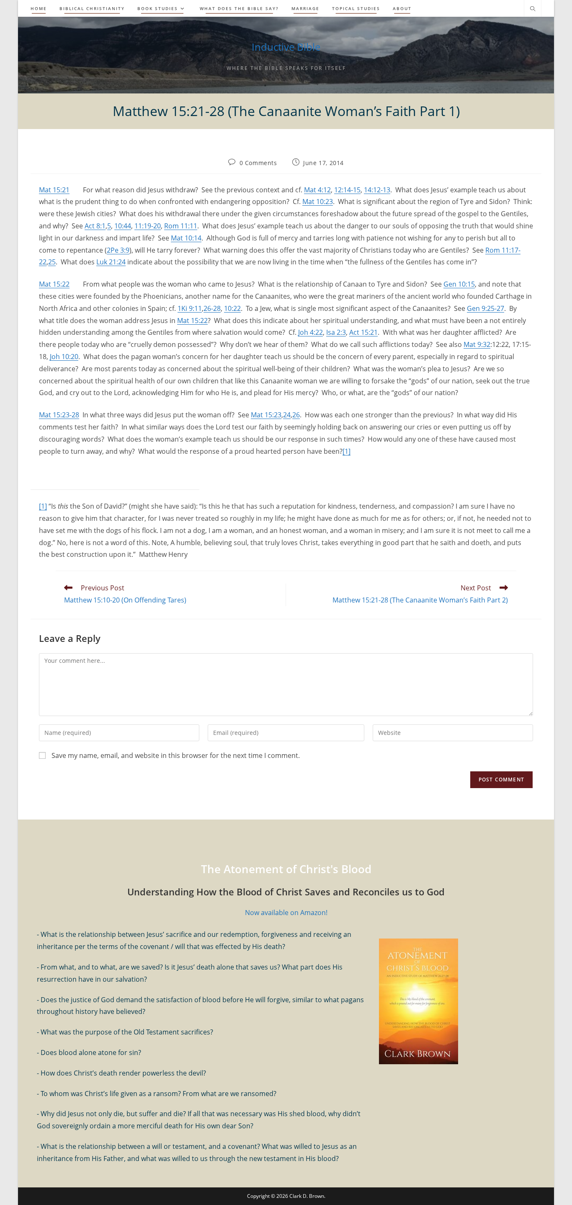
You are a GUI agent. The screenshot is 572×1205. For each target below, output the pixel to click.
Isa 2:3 (336, 332)
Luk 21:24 (111, 261)
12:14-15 (347, 189)
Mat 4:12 (317, 189)
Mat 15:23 (266, 414)
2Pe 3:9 (118, 250)
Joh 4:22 (310, 332)
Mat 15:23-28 (59, 414)
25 (52, 261)
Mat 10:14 (186, 238)
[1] (346, 451)
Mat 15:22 (54, 284)
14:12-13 (377, 189)
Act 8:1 (95, 225)
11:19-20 (147, 225)
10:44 (122, 225)
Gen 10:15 (459, 284)
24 (287, 414)
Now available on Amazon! (286, 912)
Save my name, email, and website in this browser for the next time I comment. (176, 755)
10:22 (232, 308)
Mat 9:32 (477, 344)
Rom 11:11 (180, 225)
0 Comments (258, 163)
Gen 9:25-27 (485, 308)
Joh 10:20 (64, 356)
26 (296, 414)
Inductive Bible (286, 47)
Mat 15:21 (54, 189)
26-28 (212, 308)
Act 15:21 (363, 332)
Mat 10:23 (317, 201)
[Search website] (533, 9)
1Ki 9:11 (190, 308)
